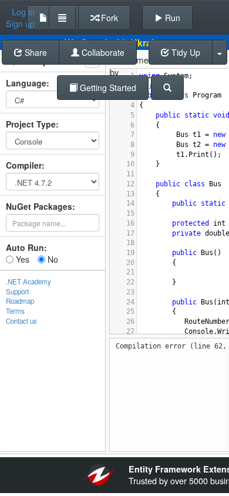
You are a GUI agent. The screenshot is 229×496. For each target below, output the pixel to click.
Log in (23, 12)
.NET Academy (28, 281)
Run (171, 18)
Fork (108, 18)
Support (17, 291)
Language (26, 83)
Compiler (24, 165)
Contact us (21, 321)
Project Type (31, 124)
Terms (15, 311)
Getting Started (107, 87)
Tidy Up (184, 52)
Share (34, 52)
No (51, 259)
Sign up (20, 23)
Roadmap (20, 301)
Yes (21, 259)
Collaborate (101, 52)
